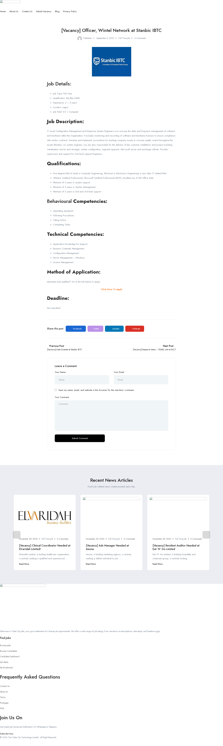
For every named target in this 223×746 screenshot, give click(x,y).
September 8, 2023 (105, 38)
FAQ (2, 708)
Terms (2, 697)
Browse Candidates (8, 651)
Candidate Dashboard (9, 656)
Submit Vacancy (43, 11)
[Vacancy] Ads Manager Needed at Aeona (107, 547)
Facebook (77, 328)
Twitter (96, 328)
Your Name (60, 372)
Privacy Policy (70, 11)
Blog (57, 11)
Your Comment (62, 397)
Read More (24, 563)
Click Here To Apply (111, 289)
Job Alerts (4, 662)
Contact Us (27, 11)
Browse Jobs (5, 645)
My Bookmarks (6, 667)
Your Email (119, 372)
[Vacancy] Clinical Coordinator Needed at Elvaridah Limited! (44, 547)
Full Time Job (124, 38)
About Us (13, 11)
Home (3, 11)
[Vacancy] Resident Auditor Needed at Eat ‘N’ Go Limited (176, 547)
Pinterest (136, 328)
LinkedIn (115, 328)
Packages (4, 702)
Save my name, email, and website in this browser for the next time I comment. (96, 390)
